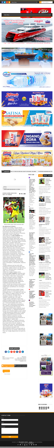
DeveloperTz (31, 443)
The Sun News (32, 232)
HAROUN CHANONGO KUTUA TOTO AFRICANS (48, 181)
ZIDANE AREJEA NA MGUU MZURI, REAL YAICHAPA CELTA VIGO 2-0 (45, 241)
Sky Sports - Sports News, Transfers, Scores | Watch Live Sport (32, 304)
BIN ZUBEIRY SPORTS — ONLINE (32, 292)
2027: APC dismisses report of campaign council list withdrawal (31, 236)
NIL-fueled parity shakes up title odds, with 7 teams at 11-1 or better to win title (32, 190)
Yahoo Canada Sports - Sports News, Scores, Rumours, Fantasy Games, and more (32, 183)
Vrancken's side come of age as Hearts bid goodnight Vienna (32, 214)
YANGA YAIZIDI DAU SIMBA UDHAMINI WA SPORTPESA (32, 296)
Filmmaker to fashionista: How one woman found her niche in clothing (32, 284)
